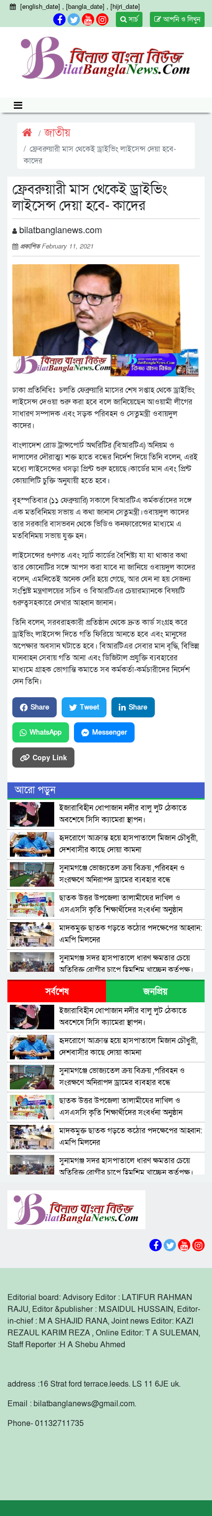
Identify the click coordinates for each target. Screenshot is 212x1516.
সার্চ (132, 19)
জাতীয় (57, 133)
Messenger (109, 732)
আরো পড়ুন (35, 790)
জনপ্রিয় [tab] (155, 991)
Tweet (89, 707)
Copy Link (50, 757)
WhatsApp (46, 732)
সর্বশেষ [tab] (57, 991)
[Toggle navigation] (18, 105)
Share (40, 707)
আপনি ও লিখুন (180, 19)
